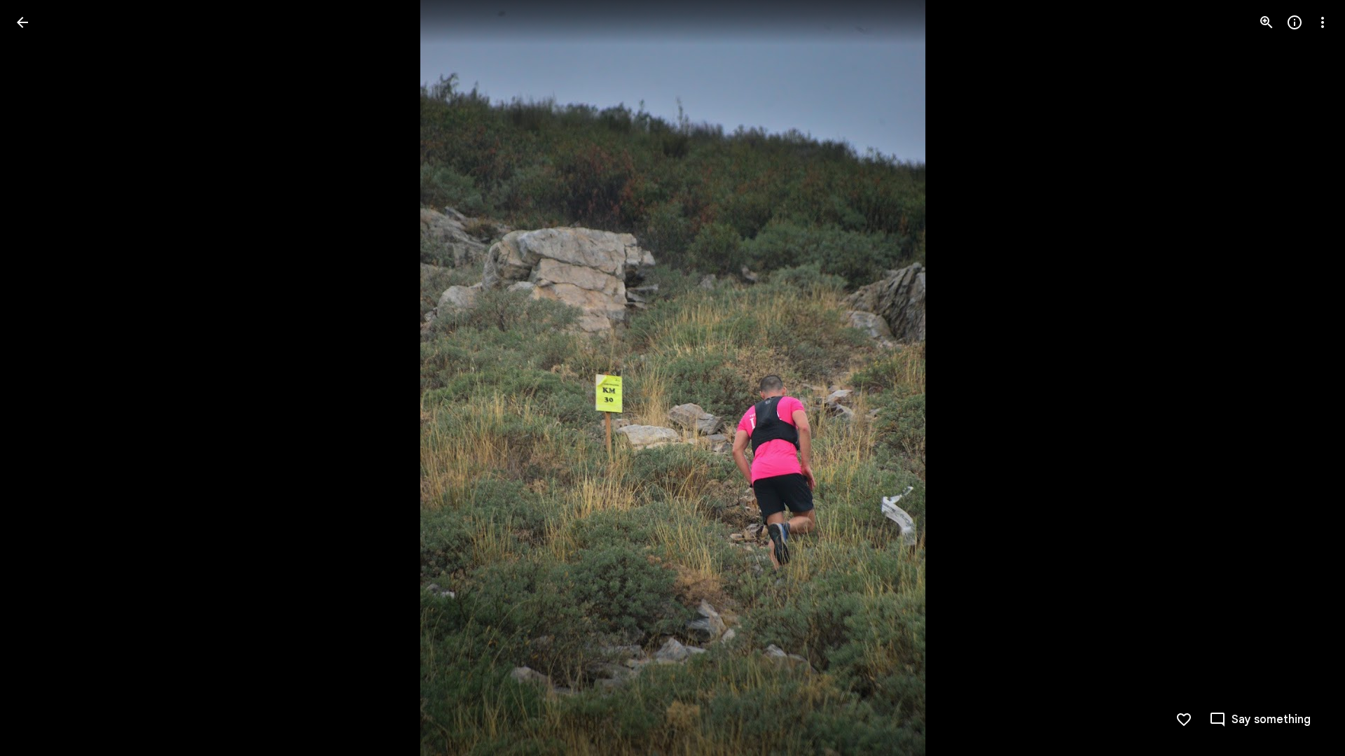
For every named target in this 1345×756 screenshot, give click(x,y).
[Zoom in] (1267, 22)
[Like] (1183, 719)
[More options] (1323, 22)
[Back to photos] (22, 22)
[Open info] (1295, 22)
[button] (39, 378)
